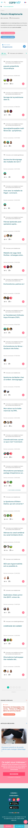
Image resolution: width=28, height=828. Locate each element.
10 (10, 239)
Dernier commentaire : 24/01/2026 (12, 418)
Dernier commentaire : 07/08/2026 (12, 106)
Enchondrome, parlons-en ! (14, 284)
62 (6, 270)
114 (6, 177)
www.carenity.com (10, 816)
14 (11, 486)
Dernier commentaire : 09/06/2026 (12, 324)
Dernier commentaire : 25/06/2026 (12, 231)
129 (6, 146)
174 (12, 519)
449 (12, 550)
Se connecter (19, 826)
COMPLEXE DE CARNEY (13, 626)
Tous (4, 53)
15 (6, 208)
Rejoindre (14, 774)
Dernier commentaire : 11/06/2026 (12, 293)
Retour (2, 10)
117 (6, 115)
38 (6, 395)
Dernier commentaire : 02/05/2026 (12, 511)
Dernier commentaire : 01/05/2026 (12, 542)
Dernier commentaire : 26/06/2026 (12, 200)
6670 (7, 83)
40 (11, 426)
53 (11, 457)
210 (12, 83)
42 (6, 364)
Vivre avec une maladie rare (17, 53)
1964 (7, 550)
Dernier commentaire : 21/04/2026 (12, 573)
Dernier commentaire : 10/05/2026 (12, 477)
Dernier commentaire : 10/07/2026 (12, 169)
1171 (6, 426)
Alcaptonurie (7, 47)
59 (6, 301)
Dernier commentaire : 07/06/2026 (12, 355)
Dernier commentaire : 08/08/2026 (12, 75)
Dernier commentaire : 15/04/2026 (12, 604)
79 (6, 674)
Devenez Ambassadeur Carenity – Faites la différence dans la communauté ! (14, 709)
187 (6, 486)
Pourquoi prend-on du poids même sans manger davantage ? (13, 749)
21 (6, 612)
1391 (7, 457)
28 (6, 581)
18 (10, 301)
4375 (7, 519)
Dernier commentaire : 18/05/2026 (12, 449)
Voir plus (13, 691)
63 (6, 332)
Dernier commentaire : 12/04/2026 (12, 666)
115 (6, 239)
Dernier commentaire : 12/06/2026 (12, 262)
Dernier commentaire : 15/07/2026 (12, 137)
